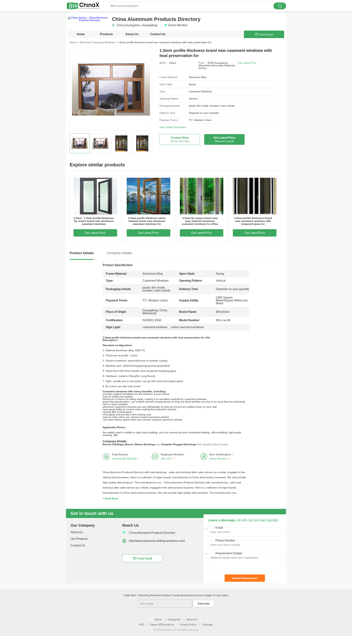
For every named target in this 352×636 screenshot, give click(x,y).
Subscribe (204, 603)
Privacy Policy (188, 625)
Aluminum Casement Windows (98, 42)
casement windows (154, 327)
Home (81, 34)
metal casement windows (187, 327)
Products (106, 34)
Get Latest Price (247, 62)
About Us (132, 34)
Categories (174, 619)
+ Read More (110, 498)
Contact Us (158, 34)
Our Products (79, 538)
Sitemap (207, 625)
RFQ (142, 625)
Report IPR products (162, 625)
